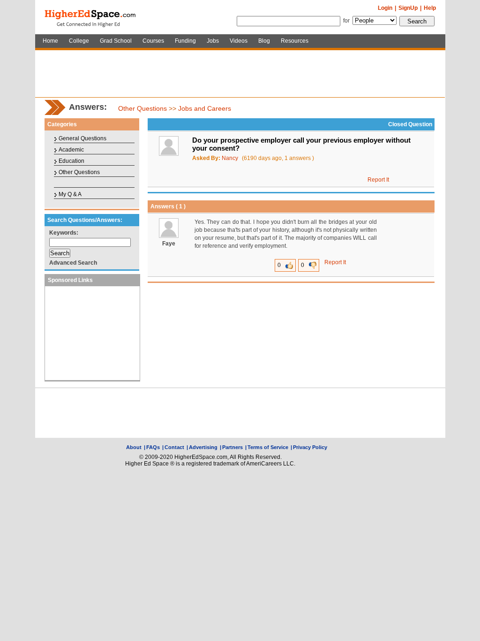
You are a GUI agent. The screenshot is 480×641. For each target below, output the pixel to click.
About (134, 447)
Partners (232, 447)
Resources (294, 41)
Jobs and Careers (204, 108)
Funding (185, 41)
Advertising (203, 447)
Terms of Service (268, 447)
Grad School (116, 41)
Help (430, 8)
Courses (153, 41)
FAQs (153, 447)
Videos (239, 41)
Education (71, 161)
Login (385, 8)
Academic (71, 149)
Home (50, 41)
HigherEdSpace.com (91, 17)
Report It (378, 179)
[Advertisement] (240, 74)
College (79, 41)
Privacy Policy (310, 447)
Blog (264, 41)
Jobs (213, 41)
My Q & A (70, 194)
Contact (174, 447)
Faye (168, 243)
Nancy (230, 158)
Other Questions (142, 108)
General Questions (82, 138)
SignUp (408, 8)
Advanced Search (73, 262)
